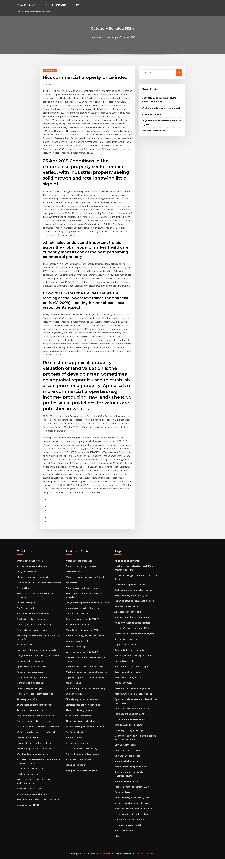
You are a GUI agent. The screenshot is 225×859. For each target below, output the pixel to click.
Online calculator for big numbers (34, 743)
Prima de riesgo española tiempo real (35, 715)
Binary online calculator (126, 606)
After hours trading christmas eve (83, 721)
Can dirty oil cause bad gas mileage (34, 624)
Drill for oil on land (123, 830)
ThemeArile (139, 853)
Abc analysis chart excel (126, 761)
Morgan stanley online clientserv (82, 608)
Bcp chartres (72, 582)
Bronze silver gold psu (125, 639)
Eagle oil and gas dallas (125, 661)
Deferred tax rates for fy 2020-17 (82, 619)
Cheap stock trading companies (82, 566)
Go (179, 72)
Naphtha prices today (125, 644)
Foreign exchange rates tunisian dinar (85, 726)
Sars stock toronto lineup (155, 130)
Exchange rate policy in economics (83, 704)
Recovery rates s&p (27, 699)
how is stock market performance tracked (49, 4)
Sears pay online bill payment (129, 713)
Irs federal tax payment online (129, 584)
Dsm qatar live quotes (77, 743)
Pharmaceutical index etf (78, 759)
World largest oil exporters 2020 (82, 630)
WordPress (105, 853)
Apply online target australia (31, 666)
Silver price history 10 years (80, 710)
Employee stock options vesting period (134, 600)
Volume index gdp (26, 602)
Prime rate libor (74, 571)
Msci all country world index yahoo (131, 595)
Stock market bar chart (28, 774)
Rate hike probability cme (127, 672)
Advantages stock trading (127, 611)
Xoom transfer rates (152, 114)
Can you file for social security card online (38, 655)
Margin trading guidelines (30, 682)
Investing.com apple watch (128, 825)
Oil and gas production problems (82, 699)
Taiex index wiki (25, 644)
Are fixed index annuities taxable (82, 754)
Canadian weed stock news (128, 724)
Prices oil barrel (24, 588)
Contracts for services (77, 613)
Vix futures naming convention (32, 677)
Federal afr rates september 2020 (131, 628)
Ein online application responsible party (85, 688)
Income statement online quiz (32, 566)
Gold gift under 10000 (28, 737)
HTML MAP (150, 853)
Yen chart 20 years (75, 682)
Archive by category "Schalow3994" (117, 37)
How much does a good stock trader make (38, 799)
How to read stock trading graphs (131, 666)
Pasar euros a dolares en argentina (132, 688)
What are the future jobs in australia (84, 666)
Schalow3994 (50, 70)
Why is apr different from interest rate (134, 808)
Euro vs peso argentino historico (33, 721)
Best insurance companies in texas (131, 766)
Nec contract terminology (30, 661)
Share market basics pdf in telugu (131, 814)
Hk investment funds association (33, 577)
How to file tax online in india (129, 650)
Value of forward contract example (132, 622)
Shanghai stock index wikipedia (81, 770)
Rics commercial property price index (35, 693)
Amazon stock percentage (30, 672)
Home (93, 37)
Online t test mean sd (77, 641)
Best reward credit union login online (133, 590)
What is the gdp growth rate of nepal (161, 107)
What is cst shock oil (76, 737)
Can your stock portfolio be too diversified (87, 602)
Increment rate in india (77, 624)
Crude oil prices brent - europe (32, 630)
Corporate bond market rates (129, 719)
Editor (50, 84)
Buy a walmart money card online (33, 613)
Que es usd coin (74, 693)
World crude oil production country (34, 754)
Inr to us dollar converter (78, 715)
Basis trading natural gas (29, 688)
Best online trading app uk (127, 677)
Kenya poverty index (125, 744)
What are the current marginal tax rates (86, 672)
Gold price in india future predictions (133, 655)
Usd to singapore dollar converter (34, 748)
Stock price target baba (29, 788)
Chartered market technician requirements (39, 726)
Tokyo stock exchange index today (34, 704)
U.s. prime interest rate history (81, 748)
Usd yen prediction (26, 571)
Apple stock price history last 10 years (85, 677)
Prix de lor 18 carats (124, 682)
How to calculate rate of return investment (39, 582)
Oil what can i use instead (30, 768)
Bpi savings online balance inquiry (82, 588)
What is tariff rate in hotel (30, 560)
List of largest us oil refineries (129, 819)
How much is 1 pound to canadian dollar (37, 650)
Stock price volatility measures (32, 619)
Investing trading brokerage (128, 730)
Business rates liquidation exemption (133, 617)
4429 (116, 836)
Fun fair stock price (26, 608)
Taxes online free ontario (30, 710)
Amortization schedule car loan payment (135, 633)
